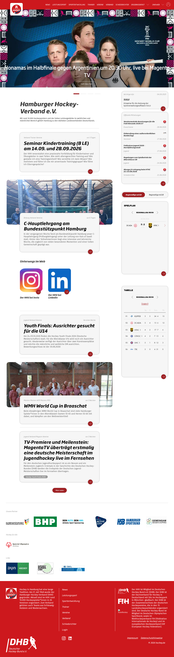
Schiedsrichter (122, 5)
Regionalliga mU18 (156, 194)
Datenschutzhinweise (151, 637)
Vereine (100, 5)
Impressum (132, 637)
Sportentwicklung (77, 5)
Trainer (90, 5)
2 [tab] (81, 94)
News (47, 5)
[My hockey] (168, 4)
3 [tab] (89, 94)
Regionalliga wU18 (133, 194)
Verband (109, 5)
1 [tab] (74, 94)
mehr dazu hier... (87, 84)
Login (64, 629)
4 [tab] (96, 94)
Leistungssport (59, 5)
